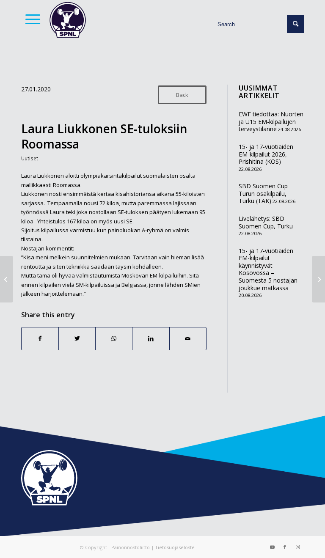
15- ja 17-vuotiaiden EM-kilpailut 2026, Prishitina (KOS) (266, 154)
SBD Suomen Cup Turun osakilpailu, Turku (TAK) (263, 193)
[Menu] (30, 19)
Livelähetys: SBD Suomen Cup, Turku (266, 222)
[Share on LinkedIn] (150, 338)
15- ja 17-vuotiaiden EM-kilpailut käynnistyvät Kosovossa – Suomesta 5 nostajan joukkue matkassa (268, 269)
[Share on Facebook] (40, 338)
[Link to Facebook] (284, 547)
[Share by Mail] (188, 338)
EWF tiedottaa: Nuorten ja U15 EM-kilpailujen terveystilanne (271, 121)
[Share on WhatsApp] (114, 338)
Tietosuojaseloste (175, 547)
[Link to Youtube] (272, 547)
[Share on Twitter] (77, 338)
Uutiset (29, 158)
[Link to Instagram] (297, 547)
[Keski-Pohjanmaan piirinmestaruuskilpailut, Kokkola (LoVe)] (6, 279)
